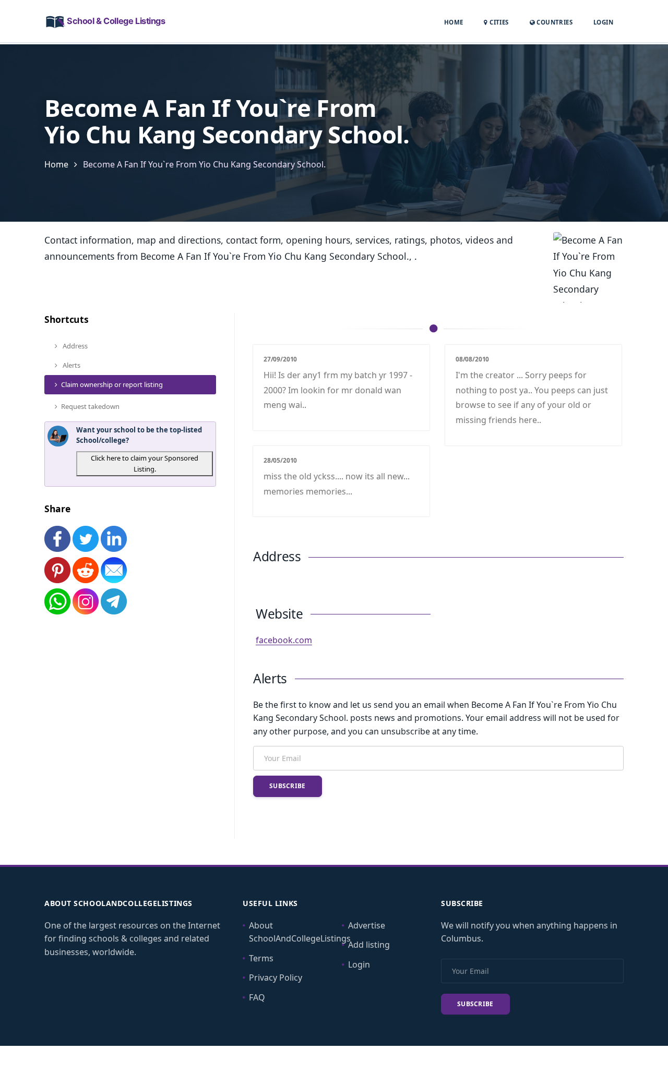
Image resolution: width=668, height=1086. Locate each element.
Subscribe (287, 785)
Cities (498, 22)
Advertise (366, 925)
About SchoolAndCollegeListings (300, 932)
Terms (261, 958)
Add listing (369, 944)
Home (453, 22)
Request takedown (90, 406)
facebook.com (284, 640)
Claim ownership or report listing (112, 384)
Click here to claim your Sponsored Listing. (144, 463)
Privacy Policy (275, 977)
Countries (553, 22)
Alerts (70, 365)
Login (603, 22)
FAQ (257, 997)
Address (74, 346)
